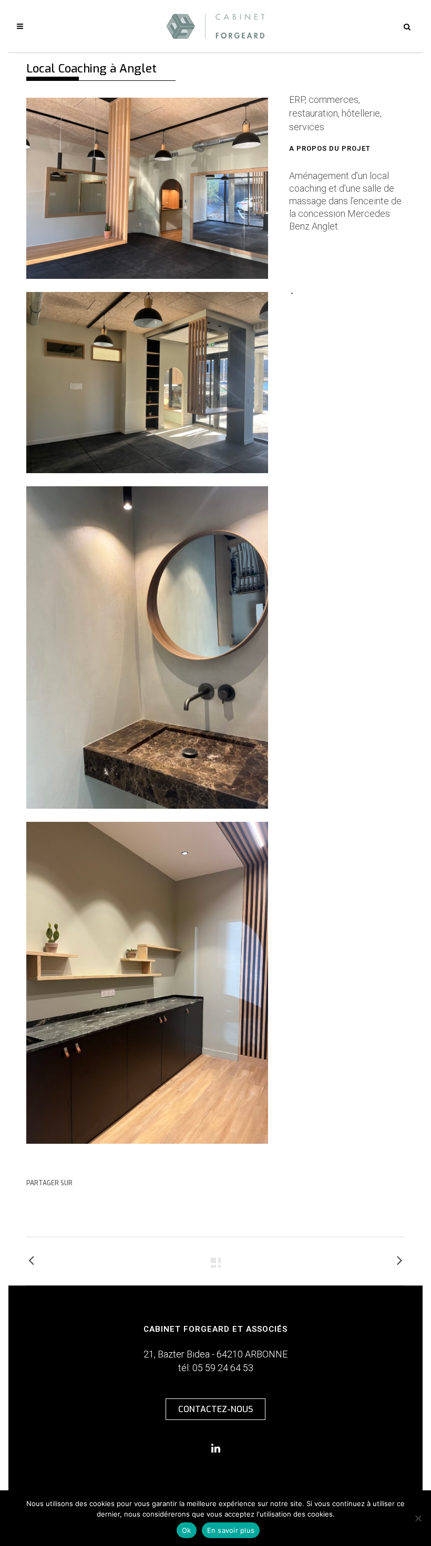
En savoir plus (231, 1530)
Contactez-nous (215, 1409)
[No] (418, 1518)
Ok (186, 1530)
